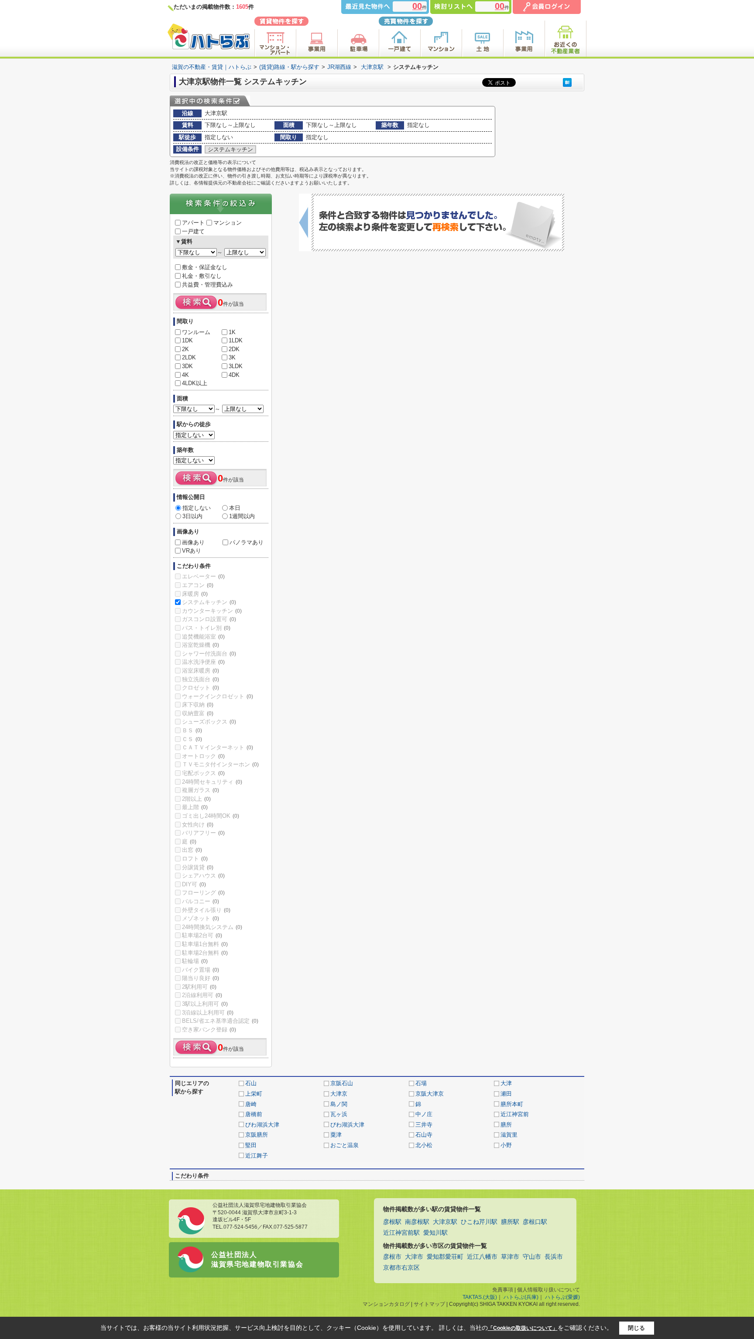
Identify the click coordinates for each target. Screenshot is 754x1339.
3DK (187, 366)
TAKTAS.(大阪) (480, 1297)
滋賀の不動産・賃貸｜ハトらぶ (211, 67)
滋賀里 (509, 1134)
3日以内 (192, 516)
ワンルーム (196, 332)
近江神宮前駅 (401, 1233)
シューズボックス (209, 721)
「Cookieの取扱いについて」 (523, 1328)
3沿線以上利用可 (207, 1012)
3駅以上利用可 (205, 1004)
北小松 (423, 1145)
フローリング (203, 892)
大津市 (414, 1257)
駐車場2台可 (202, 935)
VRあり (191, 550)
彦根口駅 (535, 1222)
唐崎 (251, 1104)
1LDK (236, 340)
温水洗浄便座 (203, 662)
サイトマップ (429, 1304)
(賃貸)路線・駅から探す (289, 67)
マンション (227, 222)
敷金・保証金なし (204, 267)
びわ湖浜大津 (262, 1124)
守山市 (532, 1257)
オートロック (203, 756)
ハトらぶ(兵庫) (521, 1297)
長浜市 (554, 1257)
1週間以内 (242, 516)
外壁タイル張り (206, 910)
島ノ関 (338, 1104)
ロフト (195, 858)
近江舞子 (256, 1155)
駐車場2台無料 (205, 953)
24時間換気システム (212, 927)
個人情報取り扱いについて (548, 1290)
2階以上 (196, 799)
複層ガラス (200, 790)
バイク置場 (200, 970)
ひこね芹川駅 (479, 1222)
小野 (506, 1145)
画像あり (193, 542)
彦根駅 (392, 1222)
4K (185, 375)
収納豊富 (197, 713)
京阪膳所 (256, 1134)
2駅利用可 (199, 987)
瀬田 (506, 1093)
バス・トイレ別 (206, 628)
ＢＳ (192, 730)
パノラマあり (247, 542)
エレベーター (203, 576)
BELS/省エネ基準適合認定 (220, 1021)
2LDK (189, 357)
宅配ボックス (203, 773)
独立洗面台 (200, 679)
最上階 (195, 807)
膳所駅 (510, 1222)
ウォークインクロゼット (217, 696)
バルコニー (200, 901)
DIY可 (194, 884)
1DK (187, 340)
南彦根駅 (417, 1222)
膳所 (506, 1124)
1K (232, 332)
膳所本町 (511, 1104)
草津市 (510, 1257)
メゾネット (200, 918)
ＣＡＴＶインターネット (217, 747)
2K (185, 349)
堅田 (251, 1145)
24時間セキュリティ (212, 782)
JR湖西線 (339, 67)
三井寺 (423, 1124)
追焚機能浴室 (203, 636)
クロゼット (200, 687)
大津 (506, 1083)
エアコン (197, 585)
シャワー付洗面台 (209, 653)
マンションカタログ (386, 1304)
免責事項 (502, 1290)
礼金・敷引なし (202, 276)
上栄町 (253, 1093)
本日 (234, 508)
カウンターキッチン (212, 611)
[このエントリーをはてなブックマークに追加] (567, 82)
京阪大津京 (429, 1093)
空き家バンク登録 (209, 1029)
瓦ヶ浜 (338, 1114)
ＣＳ (192, 739)
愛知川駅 (435, 1233)
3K (232, 357)
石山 (251, 1083)
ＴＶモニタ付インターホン (220, 764)
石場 (421, 1083)
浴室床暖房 (200, 670)
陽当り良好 (200, 978)
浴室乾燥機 (200, 645)
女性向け (197, 824)
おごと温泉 (344, 1145)
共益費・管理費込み (207, 284)
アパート (193, 222)
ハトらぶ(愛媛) (562, 1297)
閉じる (636, 1328)
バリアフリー (203, 833)
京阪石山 (341, 1083)
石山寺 (423, 1134)
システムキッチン (209, 602)
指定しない (196, 508)
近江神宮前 (514, 1114)
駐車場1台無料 (205, 944)
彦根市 (392, 1257)
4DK (234, 375)
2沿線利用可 (202, 995)
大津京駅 (372, 67)
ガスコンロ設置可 (209, 619)
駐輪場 (195, 961)
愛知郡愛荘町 (445, 1257)
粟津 (336, 1134)
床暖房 (195, 594)
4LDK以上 (194, 383)
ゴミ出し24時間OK (210, 816)
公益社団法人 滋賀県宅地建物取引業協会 (257, 1259)
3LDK (236, 366)
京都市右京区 (401, 1267)
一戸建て (193, 231)
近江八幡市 (482, 1257)
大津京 (338, 1093)
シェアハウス (203, 875)
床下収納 (197, 704)
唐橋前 (253, 1114)
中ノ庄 (423, 1114)
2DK (234, 349)
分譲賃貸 (197, 867)
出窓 (192, 850)
